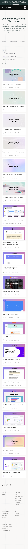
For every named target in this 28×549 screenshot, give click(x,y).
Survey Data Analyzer (7, 526)
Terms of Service (6, 511)
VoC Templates (19, 496)
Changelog (17, 502)
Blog (16, 494)
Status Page (18, 498)
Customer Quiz (5, 528)
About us (4, 492)
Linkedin (17, 513)
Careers (3, 494)
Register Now (16, 4)
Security (4, 517)
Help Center (18, 500)
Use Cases (17, 492)
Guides (17, 504)
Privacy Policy (5, 513)
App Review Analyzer (7, 524)
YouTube (17, 515)
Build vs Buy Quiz (6, 530)
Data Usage (4, 515)
